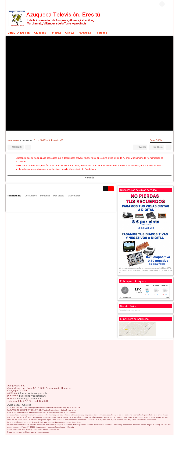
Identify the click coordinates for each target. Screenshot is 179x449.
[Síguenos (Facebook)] (9, 4)
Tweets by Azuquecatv (129, 310)
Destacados (31, 196)
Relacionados (14, 196)
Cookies (26, 404)
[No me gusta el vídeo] (168, 147)
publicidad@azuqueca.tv (32, 395)
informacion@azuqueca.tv (32, 393)
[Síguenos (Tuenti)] (25, 4)
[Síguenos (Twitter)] (14, 4)
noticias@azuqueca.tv (29, 398)
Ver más (89, 177)
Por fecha (45, 196)
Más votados (74, 196)
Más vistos (58, 196)
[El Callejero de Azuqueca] (137, 329)
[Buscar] (169, 4)
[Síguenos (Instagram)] (19, 4)
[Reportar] (28, 147)
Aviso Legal (13, 404)
